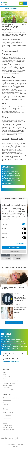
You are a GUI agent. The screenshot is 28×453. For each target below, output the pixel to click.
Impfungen (17, 258)
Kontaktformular (6, 418)
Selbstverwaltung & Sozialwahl (10, 381)
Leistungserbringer (7, 427)
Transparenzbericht (7, 385)
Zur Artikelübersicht (14, 322)
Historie (5, 379)
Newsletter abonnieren (8, 429)
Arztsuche (5, 404)
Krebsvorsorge (6, 258)
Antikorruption (6, 387)
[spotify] (16, 438)
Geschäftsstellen (7, 421)
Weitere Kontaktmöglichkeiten (11, 361)
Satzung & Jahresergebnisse (9, 383)
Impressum (15, 446)
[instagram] (9, 438)
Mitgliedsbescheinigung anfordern (11, 397)
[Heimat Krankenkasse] (4, 3)
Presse (4, 374)
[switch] (24, 229)
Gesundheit (14, 8)
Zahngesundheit (16, 255)
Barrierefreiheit (11, 444)
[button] (21, 3)
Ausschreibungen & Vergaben (10, 389)
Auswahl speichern (14, 251)
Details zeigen (20, 243)
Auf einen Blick (6, 376)
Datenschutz (20, 444)
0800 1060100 (12, 358)
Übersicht (5, 372)
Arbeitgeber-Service (7, 425)
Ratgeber (7, 8)
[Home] (1, 8)
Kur (3, 402)
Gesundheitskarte (7, 400)
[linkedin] (13, 438)
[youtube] (2, 438)
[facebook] (6, 438)
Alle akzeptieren (14, 247)
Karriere (5, 423)
